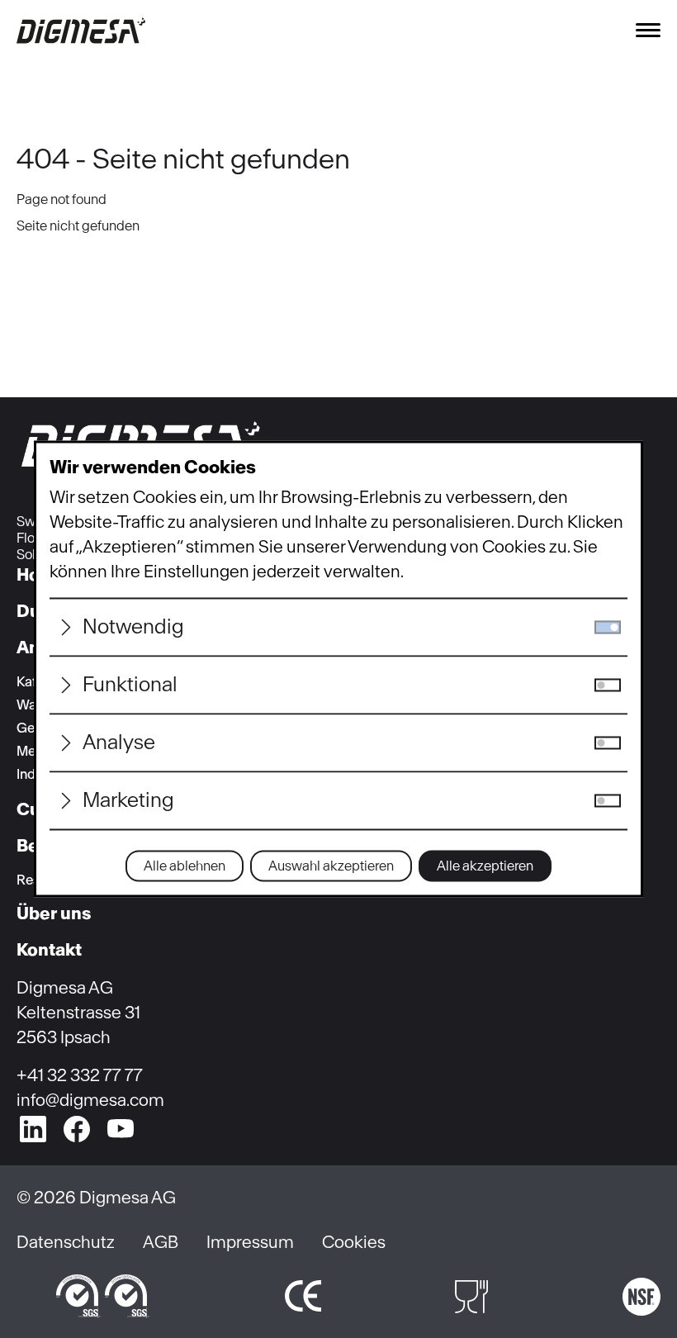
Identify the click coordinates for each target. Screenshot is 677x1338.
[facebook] (76, 1129)
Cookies (354, 1241)
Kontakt (49, 949)
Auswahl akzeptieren (331, 866)
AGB (160, 1241)
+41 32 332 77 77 (80, 1075)
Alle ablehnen (184, 866)
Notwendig (133, 627)
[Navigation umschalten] (648, 30)
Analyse (119, 743)
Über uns (54, 913)
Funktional (130, 685)
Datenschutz (66, 1241)
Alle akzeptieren (485, 866)
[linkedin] (33, 1129)
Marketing (128, 801)
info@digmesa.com (90, 1099)
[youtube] (120, 1129)
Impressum (250, 1241)
